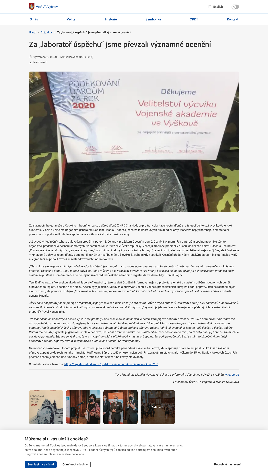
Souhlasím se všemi (41, 464)
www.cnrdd (232, 374)
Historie (111, 19)
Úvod (32, 32)
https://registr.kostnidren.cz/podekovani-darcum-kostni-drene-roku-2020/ (111, 364)
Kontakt (232, 19)
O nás (34, 19)
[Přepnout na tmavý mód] (235, 7)
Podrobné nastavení (227, 464)
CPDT (194, 19)
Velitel (71, 19)
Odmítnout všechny (75, 464)
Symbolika (153, 19)
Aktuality (46, 32)
